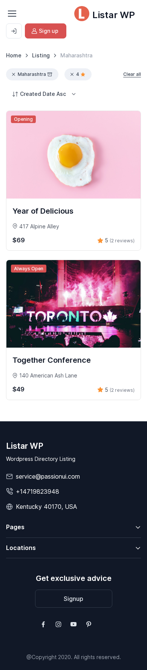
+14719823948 (37, 491)
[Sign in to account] (14, 31)
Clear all (132, 74)
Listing (41, 55)
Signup (73, 598)
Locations (21, 547)
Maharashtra (32, 74)
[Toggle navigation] (11, 13)
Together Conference (51, 360)
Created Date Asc (43, 94)
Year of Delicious (43, 211)
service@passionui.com (48, 476)
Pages (15, 527)
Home (13, 55)
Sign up (48, 31)
